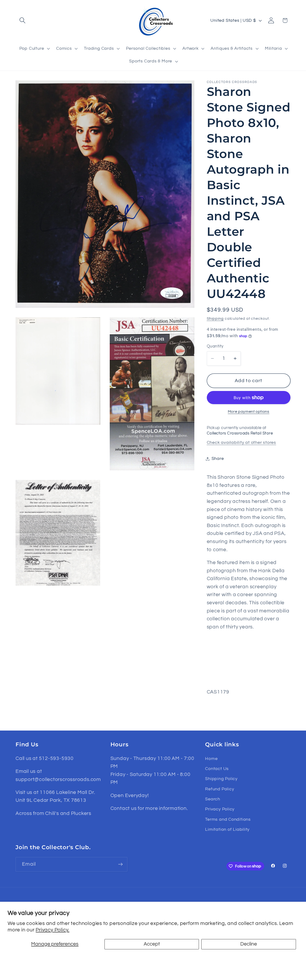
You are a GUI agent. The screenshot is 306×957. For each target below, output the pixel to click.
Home (211, 758)
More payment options (248, 411)
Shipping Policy (221, 778)
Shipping (215, 318)
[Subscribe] (120, 864)
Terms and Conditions (228, 819)
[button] (22, 20)
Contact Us (217, 768)
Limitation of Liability (227, 829)
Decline (248, 943)
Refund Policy (219, 789)
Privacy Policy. (52, 929)
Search (212, 799)
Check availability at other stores (241, 442)
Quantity (215, 346)
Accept (152, 943)
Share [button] (218, 458)
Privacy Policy (220, 809)
